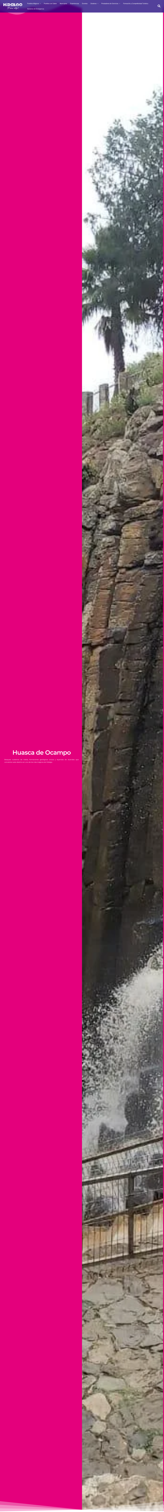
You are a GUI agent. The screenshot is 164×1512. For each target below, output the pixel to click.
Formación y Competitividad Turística (135, 3)
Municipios (63, 3)
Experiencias (74, 3)
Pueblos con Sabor (50, 3)
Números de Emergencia (35, 9)
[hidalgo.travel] (12, 6)
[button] (40, 3)
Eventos (85, 3)
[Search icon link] (159, 6)
